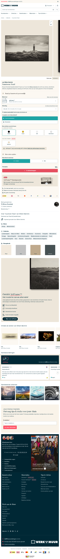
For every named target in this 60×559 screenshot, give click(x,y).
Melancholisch (10, 226)
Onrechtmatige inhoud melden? (35, 548)
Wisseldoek (7, 122)
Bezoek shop (4, 209)
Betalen (6, 464)
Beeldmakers (23, 13)
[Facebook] (13, 531)
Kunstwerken (4, 13)
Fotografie (45, 233)
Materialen (32, 13)
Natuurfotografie (12, 236)
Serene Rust (28, 238)
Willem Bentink (8, 82)
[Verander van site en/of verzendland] (58, 1)
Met (45, 161)
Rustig (3, 226)
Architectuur (30, 233)
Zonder (17, 161)
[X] (15, 531)
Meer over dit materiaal (52, 97)
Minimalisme (53, 233)
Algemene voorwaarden (16, 548)
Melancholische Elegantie (40, 238)
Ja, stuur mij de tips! (10, 427)
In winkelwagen (31, 170)
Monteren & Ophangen (10, 468)
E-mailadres (6, 420)
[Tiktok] (17, 531)
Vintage (4, 236)
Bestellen (6, 461)
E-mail (16, 455)
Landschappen (5, 233)
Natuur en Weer (15, 233)
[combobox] (26, 9)
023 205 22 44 (23, 452)
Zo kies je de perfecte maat (51, 105)
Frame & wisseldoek (9, 118)
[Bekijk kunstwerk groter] (51, 22)
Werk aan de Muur (9, 504)
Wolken (23, 233)
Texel (50, 236)
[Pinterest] (10, 531)
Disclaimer (24, 548)
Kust (16, 238)
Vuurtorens (38, 233)
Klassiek (21, 238)
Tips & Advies (42, 13)
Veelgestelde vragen (9, 459)
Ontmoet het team (38, 468)
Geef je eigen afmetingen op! (15, 112)
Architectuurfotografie (23, 236)
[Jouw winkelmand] (57, 5)
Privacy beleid (46, 548)
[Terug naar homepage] (9, 5)
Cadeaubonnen (8, 470)
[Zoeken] (57, 9)
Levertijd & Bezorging (9, 466)
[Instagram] (8, 531)
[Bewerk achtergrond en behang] (51, 24)
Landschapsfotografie (7, 238)
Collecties (13, 13)
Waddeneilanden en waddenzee (39, 236)
